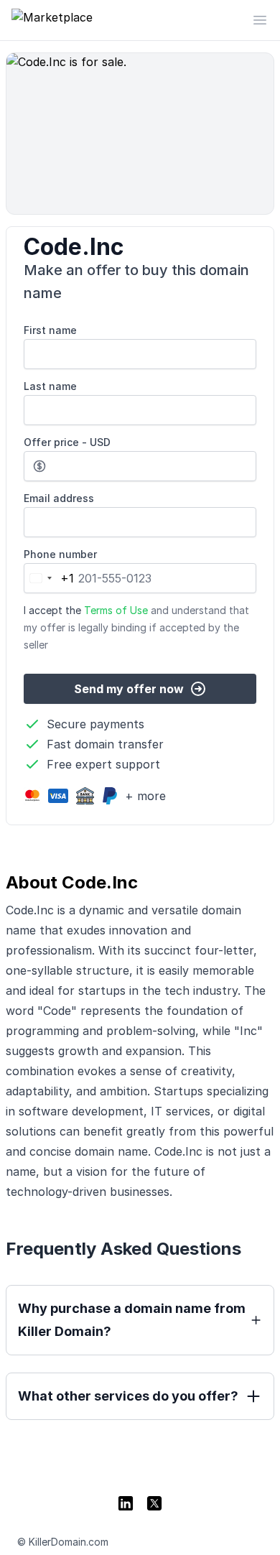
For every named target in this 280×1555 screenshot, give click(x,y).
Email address (59, 498)
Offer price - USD (67, 442)
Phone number (60, 554)
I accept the (136, 627)
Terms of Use (116, 610)
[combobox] (49, 578)
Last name (50, 386)
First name (50, 330)
